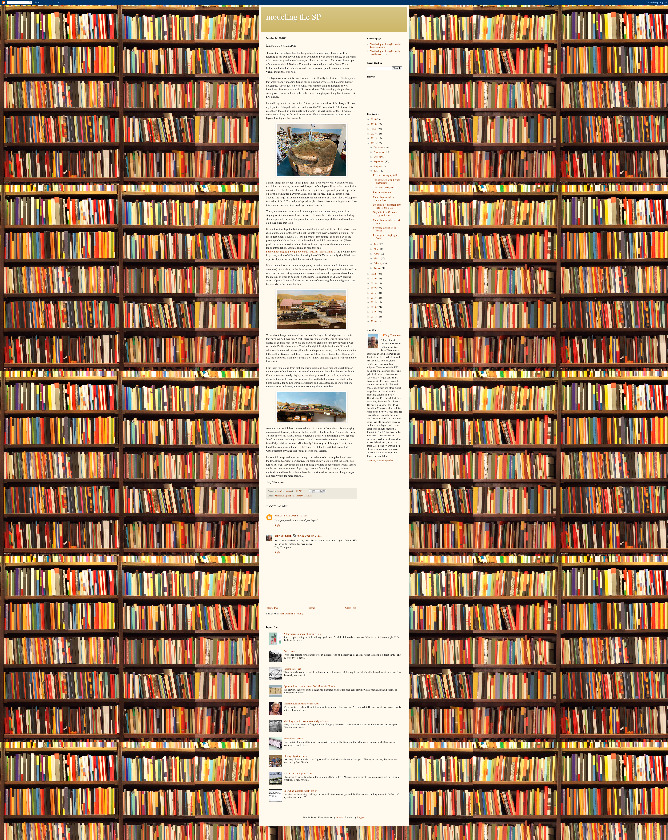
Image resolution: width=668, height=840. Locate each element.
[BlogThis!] (314, 491)
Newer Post (272, 607)
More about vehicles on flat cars (386, 221)
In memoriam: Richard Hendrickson (301, 703)
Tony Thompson (283, 535)
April (377, 253)
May (376, 249)
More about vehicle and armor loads (384, 198)
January (378, 268)
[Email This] (311, 491)
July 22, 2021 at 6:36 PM (309, 535)
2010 (373, 321)
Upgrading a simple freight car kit (300, 790)
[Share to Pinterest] (324, 491)
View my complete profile (380, 460)
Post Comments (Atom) (291, 613)
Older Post (350, 607)
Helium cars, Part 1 (293, 668)
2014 (373, 302)
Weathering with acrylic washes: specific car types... (386, 52)
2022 (373, 138)
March (377, 258)
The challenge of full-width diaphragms (386, 181)
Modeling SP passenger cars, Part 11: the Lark (387, 206)
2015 (373, 297)
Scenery (299, 495)
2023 (373, 133)
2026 (373, 119)
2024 (373, 129)
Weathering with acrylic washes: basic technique (386, 45)
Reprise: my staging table (385, 175)
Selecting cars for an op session (384, 229)
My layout (279, 495)
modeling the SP (293, 16)
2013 (373, 307)
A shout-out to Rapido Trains (298, 773)
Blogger (361, 817)
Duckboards (289, 651)
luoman (339, 817)
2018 (373, 283)
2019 (373, 278)
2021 (373, 143)
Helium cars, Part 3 (293, 738)
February (378, 263)
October (378, 156)
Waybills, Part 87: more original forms (385, 214)
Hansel (278, 515)
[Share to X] (317, 491)
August (377, 166)
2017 (373, 288)
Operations (290, 495)
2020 (373, 273)
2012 (373, 311)
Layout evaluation (382, 192)
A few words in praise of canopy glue (302, 633)
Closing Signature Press (295, 756)
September (379, 161)
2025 (373, 124)
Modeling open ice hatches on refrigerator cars (306, 721)
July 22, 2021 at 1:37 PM (295, 515)
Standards (308, 495)
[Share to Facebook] (321, 491)
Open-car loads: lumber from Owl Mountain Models (309, 686)
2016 (373, 292)
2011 (373, 316)
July (376, 171)
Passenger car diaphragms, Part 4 (386, 237)
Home (312, 607)
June (376, 244)
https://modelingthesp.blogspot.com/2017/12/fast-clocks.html (299, 251)
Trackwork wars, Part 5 (384, 187)
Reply (277, 525)
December (379, 147)
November (379, 152)
